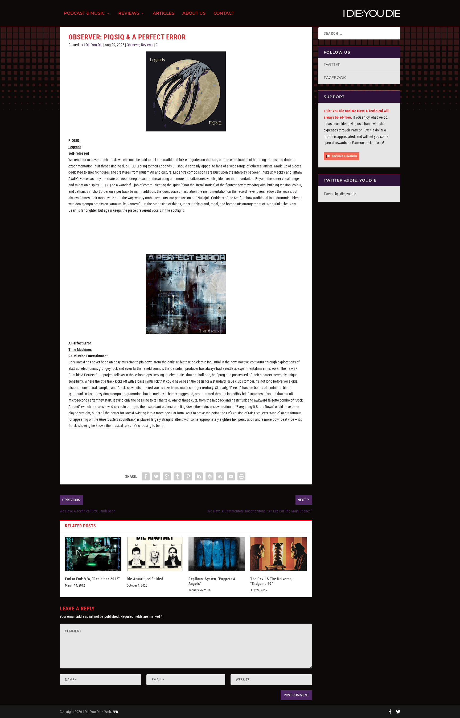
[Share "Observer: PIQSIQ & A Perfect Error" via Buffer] (209, 476)
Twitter (332, 64)
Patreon (357, 130)
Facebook (335, 77)
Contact (223, 13)
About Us (194, 13)
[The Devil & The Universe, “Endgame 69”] (278, 554)
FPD (115, 712)
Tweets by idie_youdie (340, 194)
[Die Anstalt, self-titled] (155, 554)
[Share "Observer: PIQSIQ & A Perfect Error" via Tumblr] (177, 476)
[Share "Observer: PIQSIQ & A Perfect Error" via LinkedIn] (199, 476)
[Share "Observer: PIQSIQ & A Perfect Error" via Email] (230, 476)
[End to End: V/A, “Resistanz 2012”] (93, 554)
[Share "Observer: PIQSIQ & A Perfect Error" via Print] (241, 476)
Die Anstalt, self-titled (145, 579)
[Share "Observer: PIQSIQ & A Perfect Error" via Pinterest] (188, 476)
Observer (133, 45)
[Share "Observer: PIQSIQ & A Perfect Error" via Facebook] (145, 476)
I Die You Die (93, 45)
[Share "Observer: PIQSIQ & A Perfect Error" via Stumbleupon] (220, 476)
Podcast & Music (84, 13)
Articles (163, 13)
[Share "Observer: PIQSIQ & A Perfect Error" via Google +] (167, 476)
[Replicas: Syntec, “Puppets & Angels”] (216, 554)
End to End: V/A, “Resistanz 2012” (92, 579)
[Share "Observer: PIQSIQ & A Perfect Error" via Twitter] (156, 476)
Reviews (128, 13)
